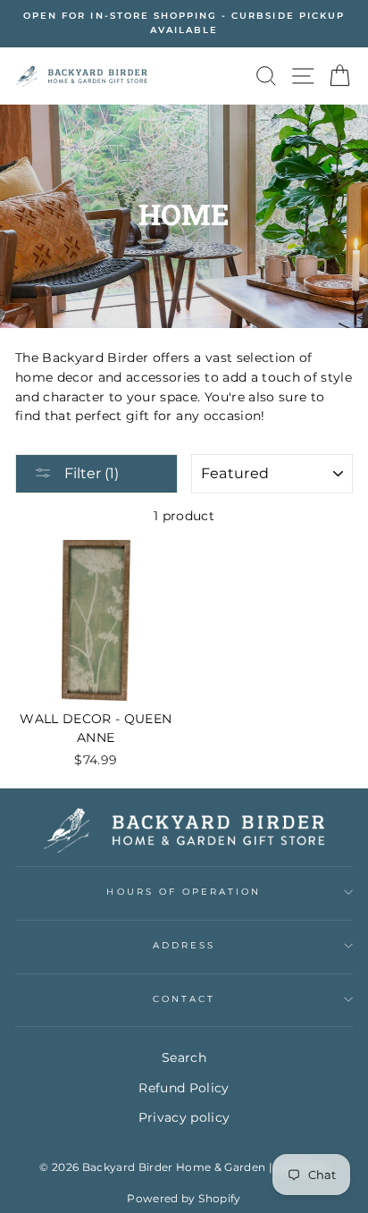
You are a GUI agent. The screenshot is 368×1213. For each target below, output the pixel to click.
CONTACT (184, 999)
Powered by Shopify (183, 1198)
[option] (184, 23)
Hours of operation (183, 891)
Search (184, 1057)
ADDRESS (184, 945)
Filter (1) (90, 473)
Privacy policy (184, 1117)
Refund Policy (183, 1088)
